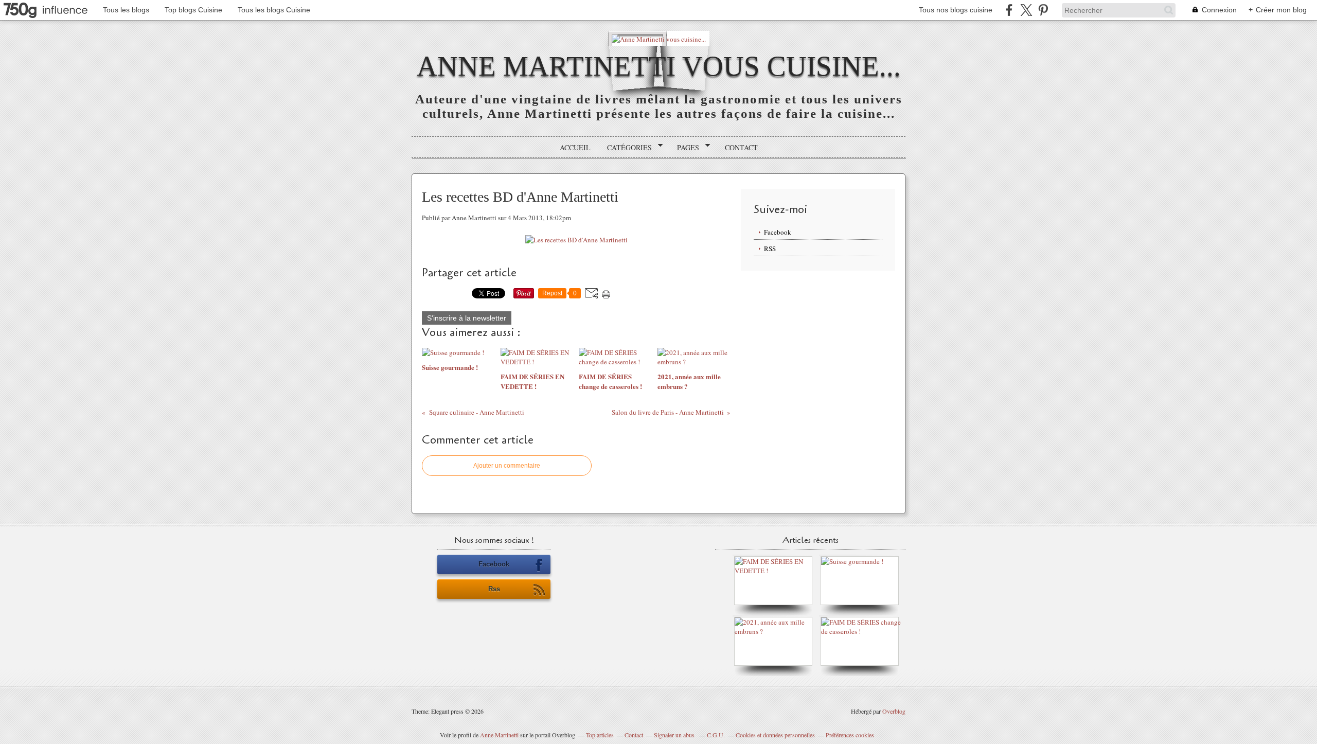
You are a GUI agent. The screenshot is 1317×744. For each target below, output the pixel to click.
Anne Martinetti (499, 735)
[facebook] (1009, 10)
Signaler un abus (675, 735)
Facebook (777, 232)
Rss (494, 589)
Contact (741, 147)
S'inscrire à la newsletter (466, 318)
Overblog (893, 711)
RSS (770, 248)
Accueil (575, 147)
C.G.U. (716, 735)
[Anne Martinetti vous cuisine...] (658, 38)
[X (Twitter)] (1026, 10)
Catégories (626, 148)
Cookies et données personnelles (775, 735)
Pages (684, 148)
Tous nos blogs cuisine (955, 10)
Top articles (600, 735)
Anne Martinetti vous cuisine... (659, 66)
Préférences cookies (850, 735)
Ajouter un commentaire (506, 465)
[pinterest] (1043, 10)
